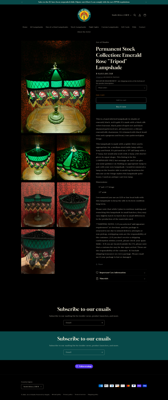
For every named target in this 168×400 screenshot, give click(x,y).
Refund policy (56, 395)
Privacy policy (68, 395)
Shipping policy (93, 395)
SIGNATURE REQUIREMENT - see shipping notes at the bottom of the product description (120, 82)
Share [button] (100, 264)
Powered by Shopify (43, 395)
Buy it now (121, 106)
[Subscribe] (101, 322)
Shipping (99, 77)
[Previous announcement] (21, 2)
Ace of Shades (31, 395)
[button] (134, 15)
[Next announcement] (146, 2)
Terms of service (80, 395)
